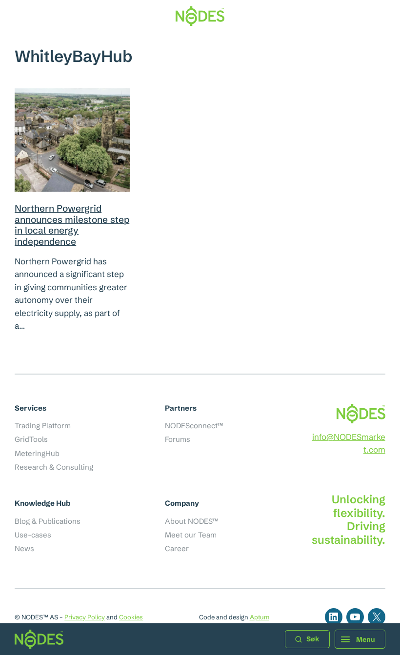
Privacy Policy (84, 617)
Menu (365, 639)
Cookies (131, 617)
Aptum (259, 617)
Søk (313, 639)
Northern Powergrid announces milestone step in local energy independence (72, 224)
